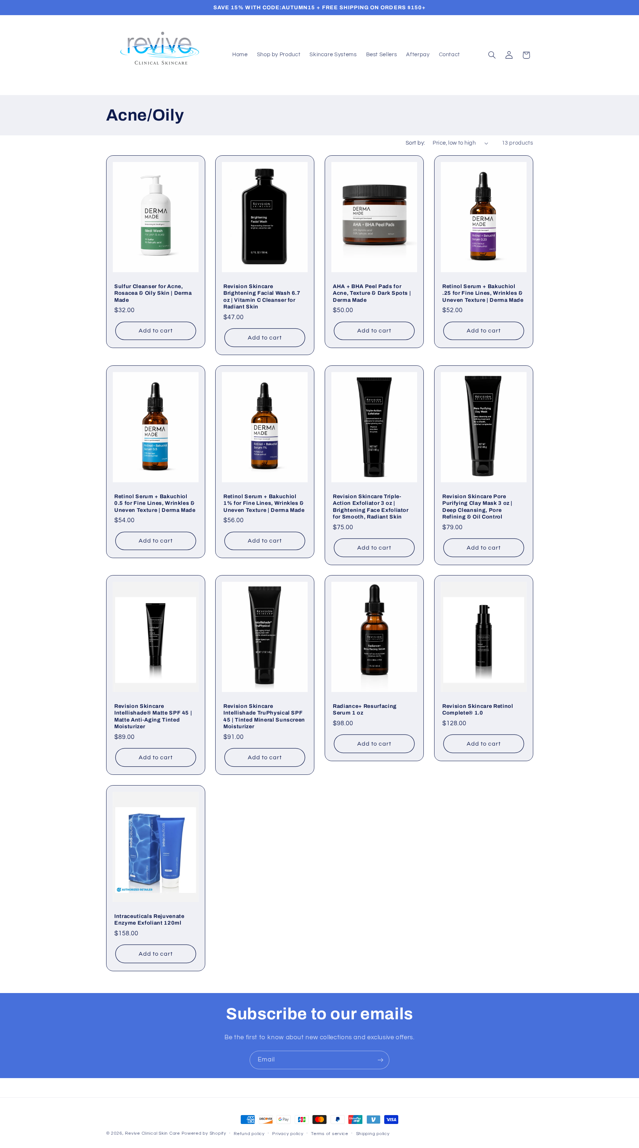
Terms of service (329, 1134)
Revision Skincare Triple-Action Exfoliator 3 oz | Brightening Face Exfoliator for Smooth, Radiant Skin (371, 506)
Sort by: (415, 143)
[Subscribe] (380, 1060)
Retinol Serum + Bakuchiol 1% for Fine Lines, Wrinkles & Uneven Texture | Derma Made (264, 503)
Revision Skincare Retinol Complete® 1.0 (477, 709)
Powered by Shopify (204, 1133)
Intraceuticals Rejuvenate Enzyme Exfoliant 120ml (149, 919)
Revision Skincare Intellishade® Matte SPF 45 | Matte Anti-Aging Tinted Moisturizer (153, 716)
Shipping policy (373, 1134)
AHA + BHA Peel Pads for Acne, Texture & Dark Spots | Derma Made (372, 293)
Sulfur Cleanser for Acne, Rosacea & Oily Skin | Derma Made (153, 293)
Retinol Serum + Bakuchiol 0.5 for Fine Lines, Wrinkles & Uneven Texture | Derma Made (155, 503)
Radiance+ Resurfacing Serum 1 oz (365, 709)
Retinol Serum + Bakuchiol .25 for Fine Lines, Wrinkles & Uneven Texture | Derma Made (483, 293)
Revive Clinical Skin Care (152, 1133)
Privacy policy (287, 1134)
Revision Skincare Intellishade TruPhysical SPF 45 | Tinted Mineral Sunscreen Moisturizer (264, 716)
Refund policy (249, 1134)
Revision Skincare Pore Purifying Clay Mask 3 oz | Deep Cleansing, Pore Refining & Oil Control (477, 506)
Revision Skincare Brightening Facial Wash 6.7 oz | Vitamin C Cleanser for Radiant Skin (262, 296)
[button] (491, 55)
